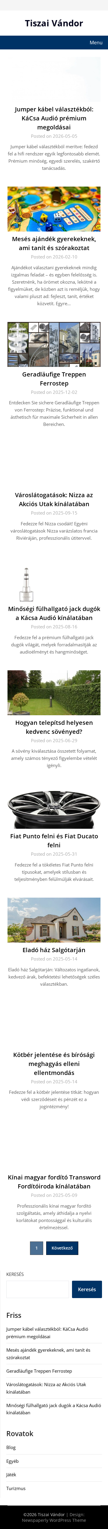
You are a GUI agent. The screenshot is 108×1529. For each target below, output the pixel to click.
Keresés (15, 1274)
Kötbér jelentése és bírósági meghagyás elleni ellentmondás (54, 1064)
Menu (96, 42)
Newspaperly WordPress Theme (54, 1520)
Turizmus (16, 1488)
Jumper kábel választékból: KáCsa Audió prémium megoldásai (54, 118)
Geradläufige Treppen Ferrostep (39, 1371)
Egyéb (12, 1461)
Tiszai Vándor (54, 23)
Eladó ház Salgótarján (54, 950)
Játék (11, 1474)
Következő (62, 1248)
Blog (11, 1447)
